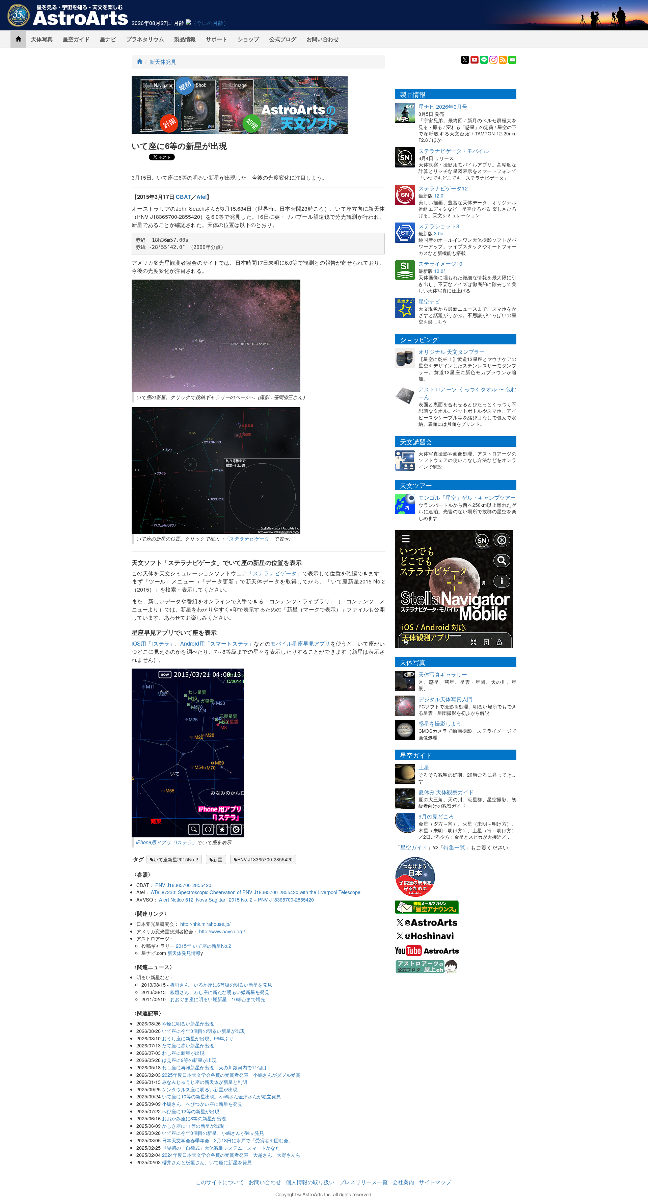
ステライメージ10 (440, 263)
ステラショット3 (438, 226)
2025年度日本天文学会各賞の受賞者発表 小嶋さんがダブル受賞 (231, 1074)
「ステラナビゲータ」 (249, 538)
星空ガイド (76, 39)
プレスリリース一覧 (363, 1182)
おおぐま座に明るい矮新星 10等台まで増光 (217, 998)
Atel (201, 197)
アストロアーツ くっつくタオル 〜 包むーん (467, 393)
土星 (423, 767)
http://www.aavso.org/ (222, 931)
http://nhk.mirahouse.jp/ (205, 923)
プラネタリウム (145, 39)
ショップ (248, 39)
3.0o (438, 233)
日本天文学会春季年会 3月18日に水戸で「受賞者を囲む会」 (227, 1140)
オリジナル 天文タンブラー (451, 352)
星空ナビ (429, 301)
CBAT (183, 197)
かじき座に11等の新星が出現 (193, 1125)
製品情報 (185, 39)
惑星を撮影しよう (440, 723)
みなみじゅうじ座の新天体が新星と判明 (204, 1081)
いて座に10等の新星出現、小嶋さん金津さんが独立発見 (221, 1096)
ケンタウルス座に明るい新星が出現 (200, 1089)
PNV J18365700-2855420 (265, 859)
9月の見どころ (436, 816)
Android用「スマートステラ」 (217, 643)
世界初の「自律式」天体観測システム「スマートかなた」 (223, 1147)
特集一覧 (454, 847)
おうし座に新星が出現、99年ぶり (198, 1038)
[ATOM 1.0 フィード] (503, 59)
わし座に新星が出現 (183, 1052)
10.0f (439, 270)
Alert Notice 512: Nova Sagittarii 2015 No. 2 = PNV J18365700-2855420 (236, 899)
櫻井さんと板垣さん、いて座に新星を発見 (207, 1162)
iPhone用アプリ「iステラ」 (166, 842)
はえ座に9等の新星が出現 (189, 1059)
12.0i (439, 195)
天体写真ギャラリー (442, 674)
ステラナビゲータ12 (443, 188)
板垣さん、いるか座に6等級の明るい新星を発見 (221, 984)
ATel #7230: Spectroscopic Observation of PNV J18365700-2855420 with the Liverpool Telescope (255, 891)
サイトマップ (435, 1182)
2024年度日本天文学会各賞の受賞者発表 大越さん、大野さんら (231, 1154)
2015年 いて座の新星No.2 (203, 945)
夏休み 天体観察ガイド (446, 792)
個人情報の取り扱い (310, 1182)
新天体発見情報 (183, 952)
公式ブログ (282, 39)
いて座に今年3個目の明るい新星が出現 (203, 1030)
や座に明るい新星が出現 (188, 1023)
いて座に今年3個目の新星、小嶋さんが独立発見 (213, 1132)
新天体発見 (163, 62)
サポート (216, 39)
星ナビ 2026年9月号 (442, 106)
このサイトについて (219, 1182)
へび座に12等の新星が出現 (190, 1111)
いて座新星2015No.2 (176, 859)
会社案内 (403, 1182)
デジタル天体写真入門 (445, 699)
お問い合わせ (322, 39)
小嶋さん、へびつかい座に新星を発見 (202, 1103)
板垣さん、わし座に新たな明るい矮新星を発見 (219, 991)
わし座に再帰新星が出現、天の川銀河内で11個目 (214, 1067)
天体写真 (42, 39)
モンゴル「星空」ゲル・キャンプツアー (467, 497)
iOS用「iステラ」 (153, 643)
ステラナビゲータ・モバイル (453, 151)
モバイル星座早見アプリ (300, 643)
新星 (217, 859)
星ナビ (108, 39)
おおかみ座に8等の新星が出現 (194, 1118)
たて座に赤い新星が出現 (188, 1045)
